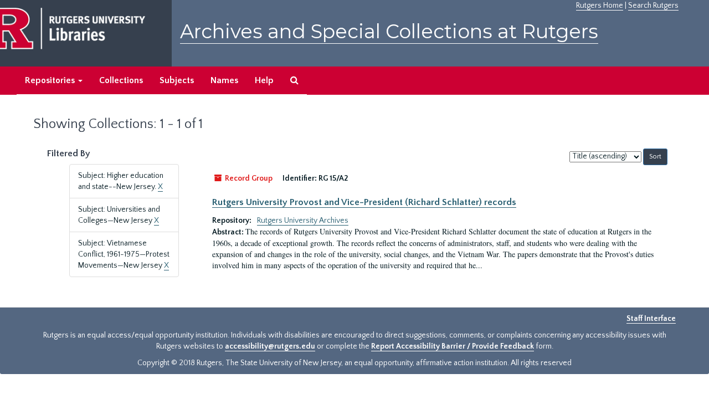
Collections (121, 80)
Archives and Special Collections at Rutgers (389, 31)
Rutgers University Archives (302, 220)
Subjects (177, 80)
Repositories (51, 80)
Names (224, 80)
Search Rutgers (653, 5)
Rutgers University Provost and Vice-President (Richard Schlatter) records (364, 202)
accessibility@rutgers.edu (270, 346)
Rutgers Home (599, 5)
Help (264, 80)
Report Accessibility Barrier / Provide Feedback (452, 346)
